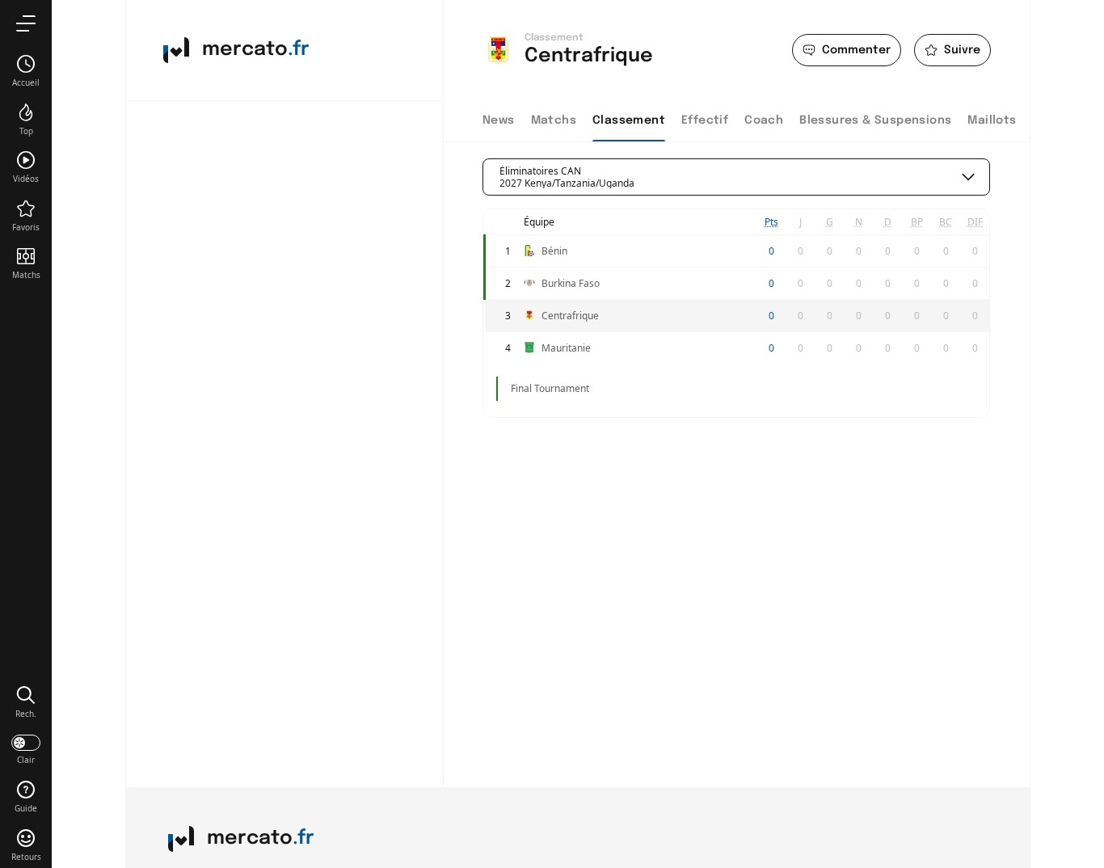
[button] (26, 701)
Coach (763, 120)
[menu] (26, 23)
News (498, 120)
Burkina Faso (570, 283)
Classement (628, 120)
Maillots (991, 120)
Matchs (553, 120)
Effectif (704, 120)
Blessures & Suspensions (875, 120)
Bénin (554, 251)
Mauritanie (566, 348)
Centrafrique (570, 316)
